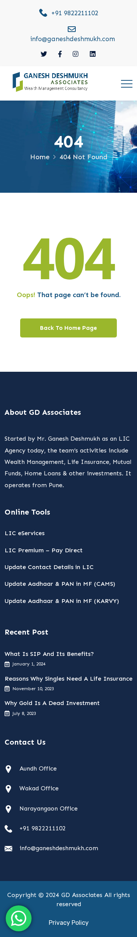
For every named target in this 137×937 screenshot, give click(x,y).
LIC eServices (25, 533)
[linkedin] (93, 54)
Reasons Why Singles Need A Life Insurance (68, 678)
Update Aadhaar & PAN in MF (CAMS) (60, 583)
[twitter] (44, 54)
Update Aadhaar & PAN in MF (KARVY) (62, 600)
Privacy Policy (69, 922)
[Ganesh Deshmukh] (50, 81)
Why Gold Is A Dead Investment (52, 703)
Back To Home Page (68, 328)
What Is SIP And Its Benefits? (49, 653)
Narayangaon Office (48, 808)
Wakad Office (39, 788)
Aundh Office (38, 768)
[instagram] (76, 54)
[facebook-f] (60, 54)
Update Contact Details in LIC (49, 567)
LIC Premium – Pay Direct (44, 550)
